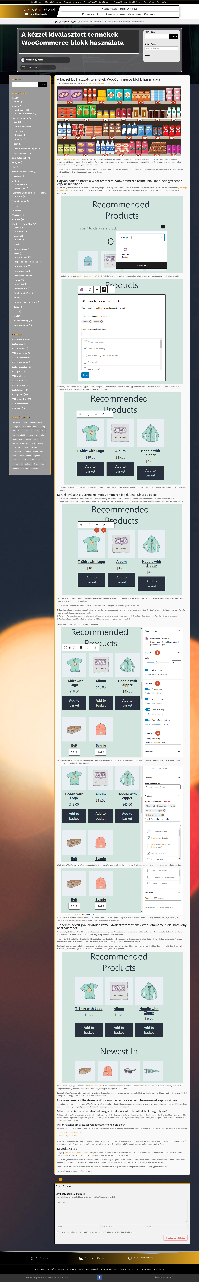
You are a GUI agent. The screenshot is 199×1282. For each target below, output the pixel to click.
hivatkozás (24, 443)
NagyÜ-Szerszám (53, 3)
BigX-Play (149, 3)
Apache (17, 236)
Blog (100, 14)
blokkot (95, 1086)
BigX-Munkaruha (72, 3)
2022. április (17, 380)
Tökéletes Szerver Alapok (25, 148)
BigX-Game (135, 3)
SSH (13, 205)
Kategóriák (16, 447)
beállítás (36, 427)
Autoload (19, 231)
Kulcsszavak (17, 452)
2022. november (19, 357)
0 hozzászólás (111, 83)
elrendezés (40, 435)
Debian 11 (29, 431)
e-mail (31, 435)
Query (16, 307)
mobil (42, 452)
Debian (20, 431)
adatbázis (16, 423)
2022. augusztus (19, 367)
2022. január (17, 394)
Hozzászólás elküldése (175, 1238)
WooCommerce (20, 325)
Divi (15, 253)
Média (15, 181)
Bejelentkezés (128, 8)
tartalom (28, 464)
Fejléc (21, 439)
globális (28, 439)
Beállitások (27, 427)
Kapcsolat (150, 14)
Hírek (14, 167)
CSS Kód (19, 139)
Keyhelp (17, 131)
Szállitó (16, 316)
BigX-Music (105, 3)
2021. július (16, 408)
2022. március (18, 385)
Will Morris (87, 83)
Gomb (36, 439)
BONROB (15, 106)
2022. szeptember (20, 362)
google (15, 443)
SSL (33, 460)
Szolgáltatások (115, 14)
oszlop (28, 456)
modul (15, 456)
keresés (25, 447)
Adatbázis (18, 228)
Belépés (148, 55)
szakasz (40, 460)
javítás (33, 443)
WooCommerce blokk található (76, 1153)
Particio (17, 101)
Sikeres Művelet (22, 275)
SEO (15, 311)
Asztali (25, 423)
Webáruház (17, 215)
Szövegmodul (18, 464)
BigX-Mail (162, 3)
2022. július (17, 371)
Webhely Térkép (20, 320)
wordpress (34, 468)
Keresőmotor (21, 288)
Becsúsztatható (36, 423)
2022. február (18, 390)
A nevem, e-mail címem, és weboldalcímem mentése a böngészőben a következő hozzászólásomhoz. (97, 1232)
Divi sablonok (21, 257)
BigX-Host (37, 3)
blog (43, 427)
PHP (15, 297)
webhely (16, 468)
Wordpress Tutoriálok (22, 224)
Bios (14, 98)
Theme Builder (39, 464)
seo (21, 460)
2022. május (17, 376)
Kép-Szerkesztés (21, 184)
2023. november (19, 339)
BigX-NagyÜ (90, 3)
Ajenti (16, 122)
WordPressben (98, 83)
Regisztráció (110, 8)
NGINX (18, 239)
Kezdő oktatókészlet (24, 113)
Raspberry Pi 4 (20, 110)
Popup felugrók (19, 201)
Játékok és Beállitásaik (22, 171)
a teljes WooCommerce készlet (88, 276)
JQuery (40, 443)
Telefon (15, 210)
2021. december (19, 399)
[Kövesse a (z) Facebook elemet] (99, 1277)
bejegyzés (16, 427)
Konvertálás (20, 188)
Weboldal (24, 468)
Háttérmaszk (21, 266)
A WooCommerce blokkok (67, 159)
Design (37, 431)
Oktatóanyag (21, 271)
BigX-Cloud (120, 3)
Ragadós (37, 456)
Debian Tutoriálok (20, 118)
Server (27, 460)
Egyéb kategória (70, 21)
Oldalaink (134, 14)
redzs (40, 60)
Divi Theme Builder (19, 435)
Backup (18, 135)
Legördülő (27, 452)
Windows (16, 219)
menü (35, 452)
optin (22, 456)
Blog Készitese (20, 249)
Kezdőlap (88, 14)
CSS (14, 431)
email (15, 439)
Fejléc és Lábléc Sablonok (27, 262)
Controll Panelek (21, 126)
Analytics (19, 284)
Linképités (16, 176)
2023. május (17, 344)
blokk (70, 1133)
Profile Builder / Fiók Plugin (25, 302)
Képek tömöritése (21, 293)
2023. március (18, 348)
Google (15, 162)
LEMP (15, 144)
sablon (15, 460)
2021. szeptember (20, 403)
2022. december (19, 353)
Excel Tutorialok (19, 158)
